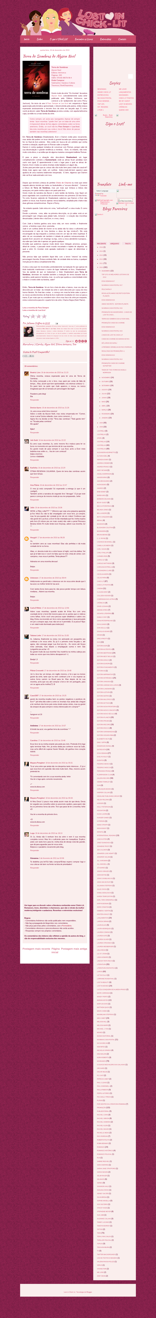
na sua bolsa (102, 1043)
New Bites (101, 1047)
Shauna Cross (103, 1190)
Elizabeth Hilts (103, 739)
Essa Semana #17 (108, 281)
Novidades (123, 95)
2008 (101, 427)
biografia (101, 524)
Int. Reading (103, 107)
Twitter (98, 70)
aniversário (102, 477)
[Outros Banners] (125, 205)
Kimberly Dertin (104, 911)
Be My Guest (124, 101)
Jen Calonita (102, 850)
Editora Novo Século (106, 714)
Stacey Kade (102, 1208)
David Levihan (102, 606)
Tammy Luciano (103, 1222)
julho (104, 394)
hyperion (101, 821)
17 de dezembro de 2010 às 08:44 (52, 578)
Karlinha (33, 468)
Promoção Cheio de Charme (113, 323)
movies (100, 1032)
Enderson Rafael (104, 746)
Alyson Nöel (49, 344)
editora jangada (104, 681)
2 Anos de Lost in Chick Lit (112, 335)
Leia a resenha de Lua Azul (34, 310)
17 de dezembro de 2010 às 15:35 (55, 635)
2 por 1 (101, 110)
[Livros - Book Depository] (104, 117)
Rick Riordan (102, 1136)
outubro (105, 381)
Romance (101, 1147)
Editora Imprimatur (105, 674)
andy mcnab (102, 470)
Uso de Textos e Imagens (107, 1258)
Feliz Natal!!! (107, 289)
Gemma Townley (103, 782)
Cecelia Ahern (103, 574)
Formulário (66, 926)
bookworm (101, 531)
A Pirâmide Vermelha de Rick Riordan (117, 347)
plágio (100, 1100)
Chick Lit (100, 581)
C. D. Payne (101, 538)
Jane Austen (102, 839)
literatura (101, 964)
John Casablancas (105, 878)
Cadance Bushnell (105, 542)
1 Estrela (101, 431)
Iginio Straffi (102, 825)
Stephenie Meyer (104, 1211)
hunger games (103, 818)
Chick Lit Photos (126, 98)
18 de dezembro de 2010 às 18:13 (48, 833)
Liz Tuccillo (102, 975)
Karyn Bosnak (103, 903)
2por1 (99, 438)
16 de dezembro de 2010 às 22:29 (51, 468)
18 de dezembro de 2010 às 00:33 (59, 798)
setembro (106, 385)
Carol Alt (101, 560)
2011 (101, 263)
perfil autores (103, 1093)
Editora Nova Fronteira (107, 706)
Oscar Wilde (102, 1072)
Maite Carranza (103, 993)
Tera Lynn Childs (104, 1236)
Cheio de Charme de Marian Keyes (115, 339)
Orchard (101, 1068)
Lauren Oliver (103, 939)
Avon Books (102, 484)
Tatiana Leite (35, 635)
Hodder (100, 803)
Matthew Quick (103, 1007)
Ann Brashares (103, 481)
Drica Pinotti (102, 639)
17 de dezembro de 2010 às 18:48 (57, 670)
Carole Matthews (104, 563)
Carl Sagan (102, 549)
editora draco (103, 660)
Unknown (34, 578)
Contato (122, 39)
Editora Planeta (104, 717)
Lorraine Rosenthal (105, 979)
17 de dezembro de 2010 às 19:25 (52, 696)
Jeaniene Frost (103, 846)
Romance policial (104, 1154)
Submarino (55, 83)
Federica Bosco (103, 764)
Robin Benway (103, 1143)
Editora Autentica (104, 649)
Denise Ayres (35, 408)
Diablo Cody (102, 617)
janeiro (105, 418)
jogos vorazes (103, 871)
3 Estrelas (38, 344)
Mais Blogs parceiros (115, 217)
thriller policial (104, 1240)
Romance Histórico (105, 1150)
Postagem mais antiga (74, 948)
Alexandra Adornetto (106, 452)
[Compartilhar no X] (28, 356)
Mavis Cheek (102, 1011)
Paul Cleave (102, 1083)
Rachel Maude (103, 1129)
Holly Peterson (104, 807)
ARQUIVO (114, 244)
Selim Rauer (102, 1176)
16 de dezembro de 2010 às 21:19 (54, 372)
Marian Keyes (102, 1000)
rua (98, 1158)
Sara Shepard (103, 1165)
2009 (101, 423)
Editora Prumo (103, 721)
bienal (100, 520)
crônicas (101, 603)
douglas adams (103, 631)
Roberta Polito (103, 1140)
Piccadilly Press (104, 1097)
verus (99, 1265)
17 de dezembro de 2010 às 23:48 (51, 740)
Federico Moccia (104, 767)
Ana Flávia (34, 485)
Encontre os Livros (84, 39)
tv (98, 1251)
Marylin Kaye (102, 1004)
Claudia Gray (102, 592)
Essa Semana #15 (108, 327)
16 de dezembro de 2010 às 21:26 (55, 408)
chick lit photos (104, 585)
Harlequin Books (104, 789)
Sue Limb (100, 1215)
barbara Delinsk (104, 499)
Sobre (39, 39)
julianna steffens (104, 886)
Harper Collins (103, 792)
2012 (101, 259)
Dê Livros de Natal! (109, 343)
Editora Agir (102, 646)
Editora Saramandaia (106, 732)
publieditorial (103, 1111)
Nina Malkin (102, 1054)
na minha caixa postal (106, 1040)
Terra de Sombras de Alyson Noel (116, 319)
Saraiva (65, 83)
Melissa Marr (102, 1025)
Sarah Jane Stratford (106, 1168)
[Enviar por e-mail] (23, 356)
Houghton (101, 810)
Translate (103, 196)
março (104, 410)
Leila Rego (101, 950)
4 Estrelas (101, 445)
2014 (101, 251)
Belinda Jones (103, 510)
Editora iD (101, 671)
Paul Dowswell (103, 1086)
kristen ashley (103, 914)
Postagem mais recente (36, 948)
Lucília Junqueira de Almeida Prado (111, 989)
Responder (34, 400)
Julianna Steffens (34, 323)
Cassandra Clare (104, 570)
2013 (101, 255)
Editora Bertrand (104, 653)
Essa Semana (102, 753)
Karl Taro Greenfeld (106, 900)
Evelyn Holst (102, 757)
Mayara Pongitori (37, 763)
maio (103, 402)
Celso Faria (102, 578)
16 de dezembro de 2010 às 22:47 (53, 485)
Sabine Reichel (103, 1161)
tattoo (100, 1229)
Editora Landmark (104, 689)
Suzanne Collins (104, 1219)
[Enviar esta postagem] (56, 323)
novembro (106, 377)
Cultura (72, 83)
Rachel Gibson (103, 1118)
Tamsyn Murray (103, 1226)
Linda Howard (103, 957)
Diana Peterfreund (105, 621)
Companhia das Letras (106, 599)
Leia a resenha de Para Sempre (36, 308)
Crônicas (123, 107)
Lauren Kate (102, 936)
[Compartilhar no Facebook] (30, 356)
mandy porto (102, 997)
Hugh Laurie (102, 814)
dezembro (106, 271)
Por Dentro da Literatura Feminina (111, 1104)
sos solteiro (102, 1204)
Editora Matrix (103, 696)
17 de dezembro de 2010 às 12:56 (55, 608)
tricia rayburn (103, 1247)
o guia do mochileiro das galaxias (111, 1065)
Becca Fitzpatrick (104, 506)
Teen (74, 344)
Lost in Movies (125, 104)
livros (100, 971)
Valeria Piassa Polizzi (106, 1262)
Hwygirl (33, 537)
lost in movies (103, 986)
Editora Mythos (103, 703)
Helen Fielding (103, 800)
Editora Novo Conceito (106, 710)
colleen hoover (104, 596)
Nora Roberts (103, 1057)
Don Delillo (102, 628)
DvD (99, 642)
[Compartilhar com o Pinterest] (33, 356)
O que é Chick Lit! (58, 39)
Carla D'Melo (35, 608)
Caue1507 (34, 696)
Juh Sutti (34, 440)
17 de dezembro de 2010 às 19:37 (52, 726)
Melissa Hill (102, 1022)
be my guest (102, 502)
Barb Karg (101, 495)
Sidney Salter (103, 1193)
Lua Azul (64, 103)
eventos (100, 760)
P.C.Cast (100, 1075)
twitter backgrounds (106, 1254)
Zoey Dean (101, 1276)
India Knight (102, 828)
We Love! (123, 89)
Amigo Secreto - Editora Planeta (115, 304)
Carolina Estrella (105, 567)
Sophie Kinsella (103, 1201)
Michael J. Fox (103, 1029)
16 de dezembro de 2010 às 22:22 (52, 440)
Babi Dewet (101, 492)
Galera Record (103, 778)
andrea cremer (103, 463)
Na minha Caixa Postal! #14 (112, 359)
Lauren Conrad (103, 932)
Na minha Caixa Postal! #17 (112, 285)
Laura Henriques (104, 928)
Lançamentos (125, 92)
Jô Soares (101, 868)
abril (104, 406)
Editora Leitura (103, 692)
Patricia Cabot (103, 1079)
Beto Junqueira (103, 517)
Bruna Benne (102, 535)
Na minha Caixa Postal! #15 (112, 331)
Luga (32, 833)
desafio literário (104, 613)
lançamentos (103, 918)
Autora (115, 58)
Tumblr (124, 70)
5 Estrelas (101, 449)
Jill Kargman (102, 861)
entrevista (101, 749)
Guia (99, 785)
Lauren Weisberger (105, 946)
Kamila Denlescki (104, 893)
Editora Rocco (103, 728)
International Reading (106, 835)
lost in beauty (103, 982)
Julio (32, 507)
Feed (111, 70)
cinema (100, 588)
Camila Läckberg (104, 545)
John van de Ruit (104, 882)
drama (100, 635)
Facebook (104, 70)
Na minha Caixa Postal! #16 (112, 308)
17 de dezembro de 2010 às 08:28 (51, 537)
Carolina (33, 740)
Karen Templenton (105, 896)
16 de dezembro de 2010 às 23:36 (48, 507)
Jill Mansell (102, 864)
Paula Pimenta (103, 1090)
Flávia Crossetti (37, 670)
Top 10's (101, 104)
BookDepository (66, 85)
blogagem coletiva (105, 527)
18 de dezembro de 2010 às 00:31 (59, 763)
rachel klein (102, 1125)
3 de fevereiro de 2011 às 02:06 (51, 858)
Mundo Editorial (104, 1036)
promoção (101, 1108)
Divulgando (102, 624)
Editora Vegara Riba (105, 735)
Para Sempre (52, 103)
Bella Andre (102, 513)
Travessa (55, 85)
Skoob (130, 70)
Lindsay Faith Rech (105, 961)
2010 (101, 267)
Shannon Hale (103, 1186)
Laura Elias (102, 925)
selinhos (101, 1179)
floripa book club (104, 775)
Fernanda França (104, 771)
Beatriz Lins (35, 372)
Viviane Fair (102, 1269)
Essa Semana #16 (108, 300)
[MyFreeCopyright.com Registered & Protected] (104, 204)
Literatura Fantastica (106, 968)
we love (100, 1272)
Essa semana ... (104, 101)
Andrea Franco (103, 467)
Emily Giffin (102, 742)
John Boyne (102, 875)
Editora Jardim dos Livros (108, 685)
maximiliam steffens (105, 1014)
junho (104, 398)
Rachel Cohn (102, 1115)
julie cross (102, 889)
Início (26, 39)
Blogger (89, 1292)
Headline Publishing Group (108, 796)
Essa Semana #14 (108, 355)
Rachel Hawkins (104, 1122)
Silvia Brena (102, 1197)
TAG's (128, 244)
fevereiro (106, 414)
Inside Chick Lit (104, 92)
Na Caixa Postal (105, 98)
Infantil (100, 832)
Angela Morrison (104, 474)
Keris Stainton (103, 907)
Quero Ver (123, 110)
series (100, 1183)
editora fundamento (105, 667)
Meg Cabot (101, 1018)
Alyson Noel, (56, 96)
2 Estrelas (101, 434)
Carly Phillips (103, 553)
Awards (100, 488)
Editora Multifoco (104, 699)
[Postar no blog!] (26, 356)
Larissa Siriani (103, 921)
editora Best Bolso (105, 656)
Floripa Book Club (115, 230)
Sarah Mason (102, 1172)
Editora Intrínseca (63, 344)
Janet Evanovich (104, 843)
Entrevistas (105, 39)
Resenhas (102, 89)
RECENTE (101, 244)
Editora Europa (103, 664)
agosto (105, 390)
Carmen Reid (102, 556)
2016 (101, 247)
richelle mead (103, 1133)
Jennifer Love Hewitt (106, 853)
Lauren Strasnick (104, 943)
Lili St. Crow (102, 954)
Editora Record (104, 724)
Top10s (100, 1244)
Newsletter (117, 70)
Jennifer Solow (103, 857)
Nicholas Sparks (104, 1050)
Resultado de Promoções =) (113, 351)
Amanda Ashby (103, 459)
